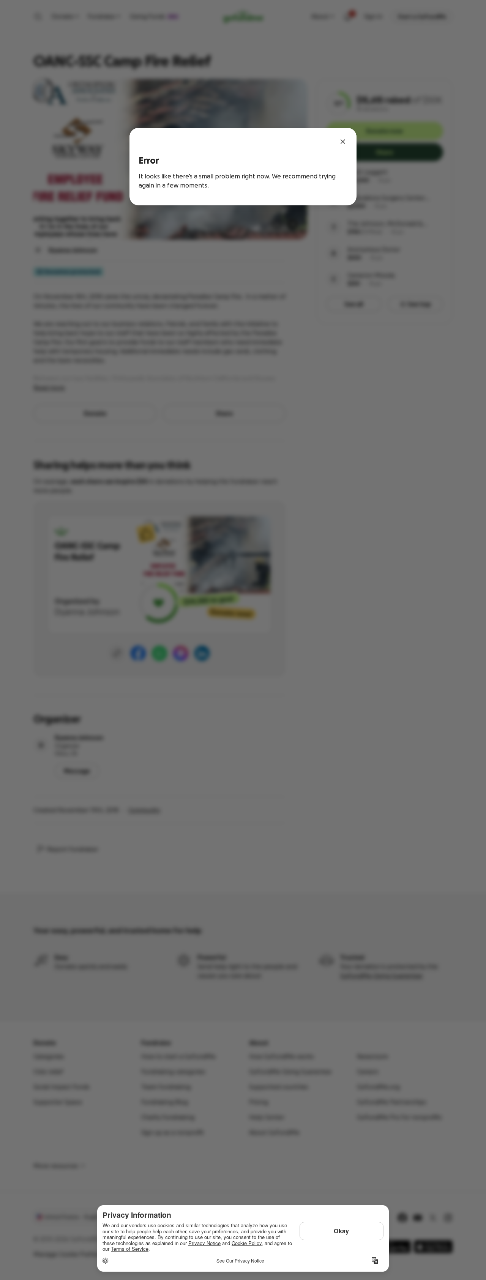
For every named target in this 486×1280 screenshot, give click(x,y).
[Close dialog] (342, 141)
